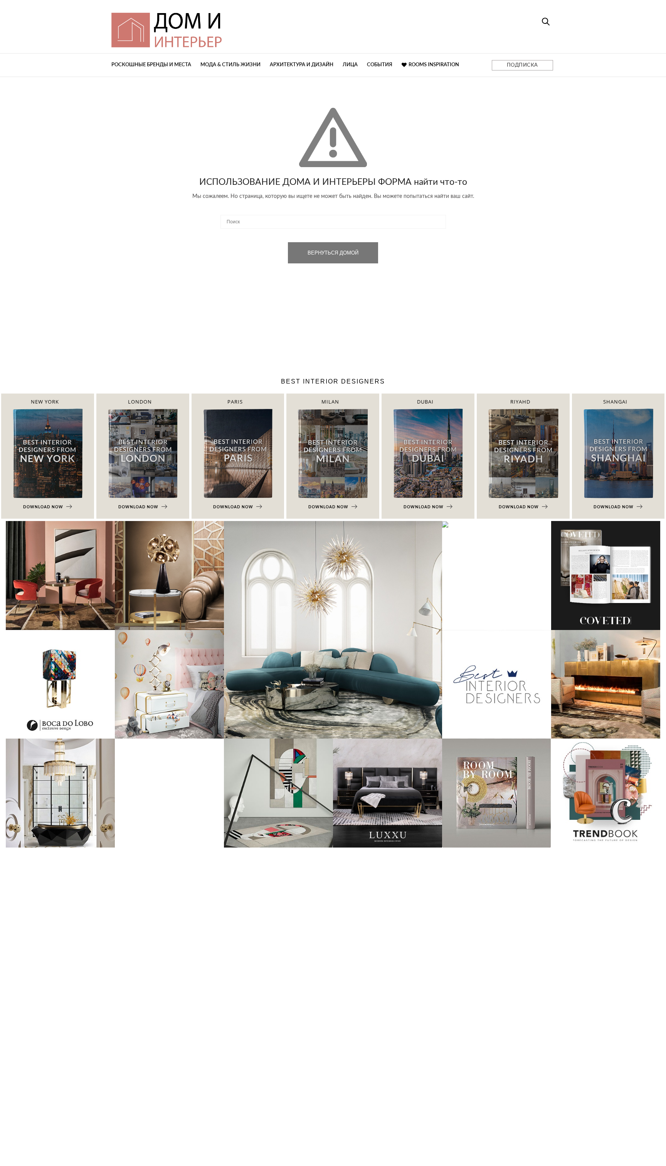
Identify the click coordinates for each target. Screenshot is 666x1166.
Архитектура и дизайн (301, 64)
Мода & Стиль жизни (230, 64)
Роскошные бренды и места (151, 64)
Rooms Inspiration (434, 64)
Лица (350, 64)
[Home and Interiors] (223, 26)
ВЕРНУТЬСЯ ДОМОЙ (333, 253)
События (379, 64)
